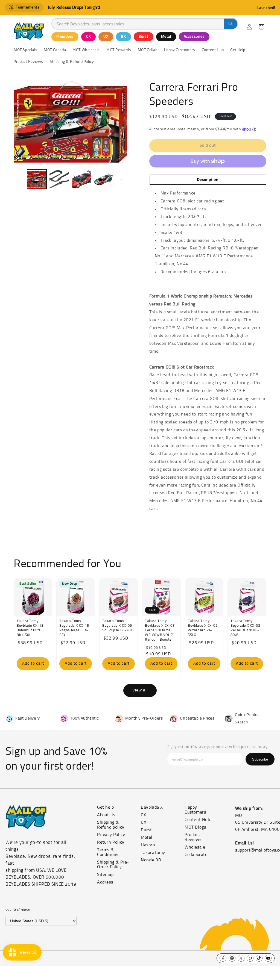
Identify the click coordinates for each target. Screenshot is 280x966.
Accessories (194, 37)
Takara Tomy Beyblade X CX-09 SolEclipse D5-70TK (118, 625)
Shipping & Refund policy (110, 824)
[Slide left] (20, 179)
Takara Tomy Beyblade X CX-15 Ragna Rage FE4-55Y (74, 628)
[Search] (230, 24)
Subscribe (260, 759)
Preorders (65, 37)
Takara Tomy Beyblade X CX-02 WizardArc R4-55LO (203, 628)
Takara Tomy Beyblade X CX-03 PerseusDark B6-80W (245, 628)
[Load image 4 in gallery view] (103, 179)
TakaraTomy (153, 852)
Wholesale (195, 847)
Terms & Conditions (107, 852)
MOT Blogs (195, 827)
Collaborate (196, 854)
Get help (105, 807)
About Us (106, 815)
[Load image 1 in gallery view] (36, 179)
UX (105, 37)
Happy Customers (195, 809)
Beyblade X (152, 807)
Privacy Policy (111, 834)
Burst (143, 37)
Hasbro (148, 845)
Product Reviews (193, 837)
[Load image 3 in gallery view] (81, 179)
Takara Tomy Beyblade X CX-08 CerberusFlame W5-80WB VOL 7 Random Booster (160, 630)
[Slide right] (121, 179)
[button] (261, 27)
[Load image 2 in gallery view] (59, 179)
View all (140, 690)
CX (88, 37)
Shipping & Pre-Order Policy (113, 864)
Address (105, 882)
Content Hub (197, 819)
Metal (166, 37)
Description (207, 179)
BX (123, 37)
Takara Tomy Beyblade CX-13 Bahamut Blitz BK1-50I (30, 628)
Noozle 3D (151, 860)
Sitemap (105, 874)
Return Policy (110, 842)
